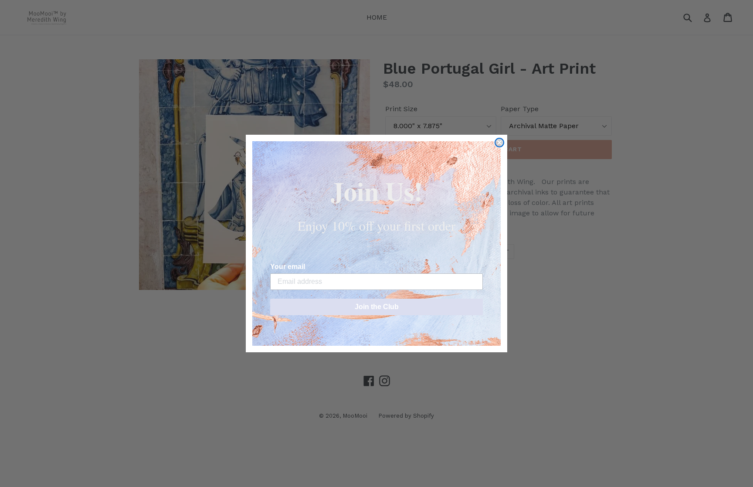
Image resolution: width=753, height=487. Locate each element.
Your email (287, 266)
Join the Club (377, 306)
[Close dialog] (499, 142)
